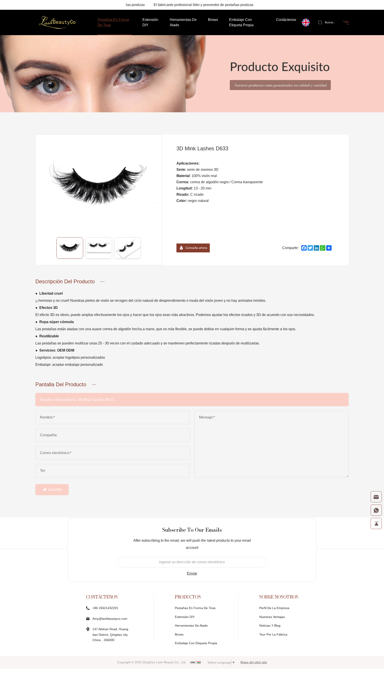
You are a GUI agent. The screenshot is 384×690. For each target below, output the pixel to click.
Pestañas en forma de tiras (195, 608)
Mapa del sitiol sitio (253, 662)
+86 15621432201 (105, 608)
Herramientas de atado (191, 625)
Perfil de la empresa (274, 608)
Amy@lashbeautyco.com (109, 618)
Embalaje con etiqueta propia (196, 643)
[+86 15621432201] (376, 510)
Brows (179, 634)
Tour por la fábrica (273, 634)
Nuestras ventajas (272, 617)
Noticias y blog (269, 625)
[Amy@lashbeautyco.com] (376, 496)
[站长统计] (195, 662)
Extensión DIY (185, 617)
